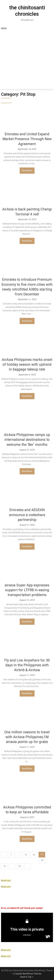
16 (34, 854)
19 (4, 866)
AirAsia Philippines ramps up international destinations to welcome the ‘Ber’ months (27, 440)
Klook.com (6, 880)
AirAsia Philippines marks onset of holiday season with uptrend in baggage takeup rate (27, 364)
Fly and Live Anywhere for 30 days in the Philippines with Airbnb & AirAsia (27, 665)
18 (42, 860)
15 (26, 854)
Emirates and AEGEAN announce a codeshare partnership (27, 515)
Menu (4, 28)
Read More (27, 170)
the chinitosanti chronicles (27, 11)
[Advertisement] (27, 60)
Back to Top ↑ (27, 977)
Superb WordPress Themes (28, 973)
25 (19, 866)
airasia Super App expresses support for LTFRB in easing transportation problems (27, 590)
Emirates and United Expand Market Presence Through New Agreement (27, 139)
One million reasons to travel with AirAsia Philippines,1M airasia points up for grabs (27, 737)
